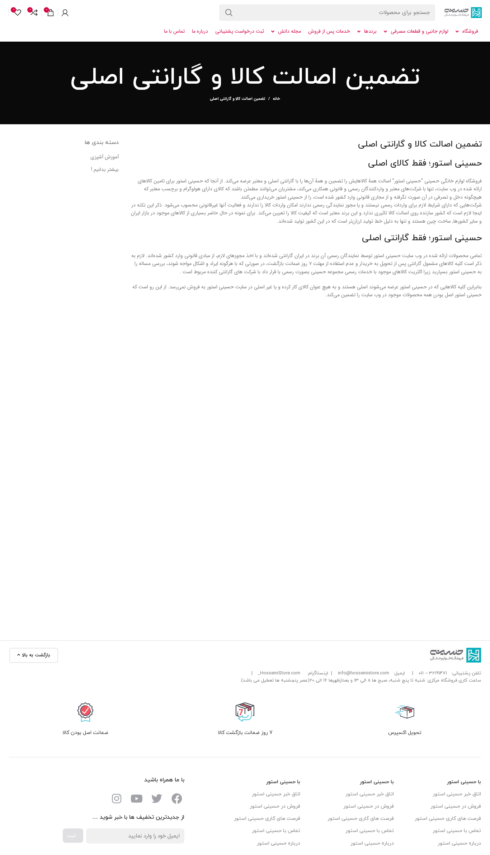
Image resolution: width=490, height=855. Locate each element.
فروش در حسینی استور (455, 806)
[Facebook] (176, 798)
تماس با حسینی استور (457, 830)
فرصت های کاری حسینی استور (448, 818)
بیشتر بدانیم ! (105, 169)
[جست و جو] (229, 12)
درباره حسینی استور (459, 843)
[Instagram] (116, 798)
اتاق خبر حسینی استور (457, 794)
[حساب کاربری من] (65, 12)
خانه (276, 99)
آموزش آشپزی (104, 157)
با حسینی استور (464, 782)
